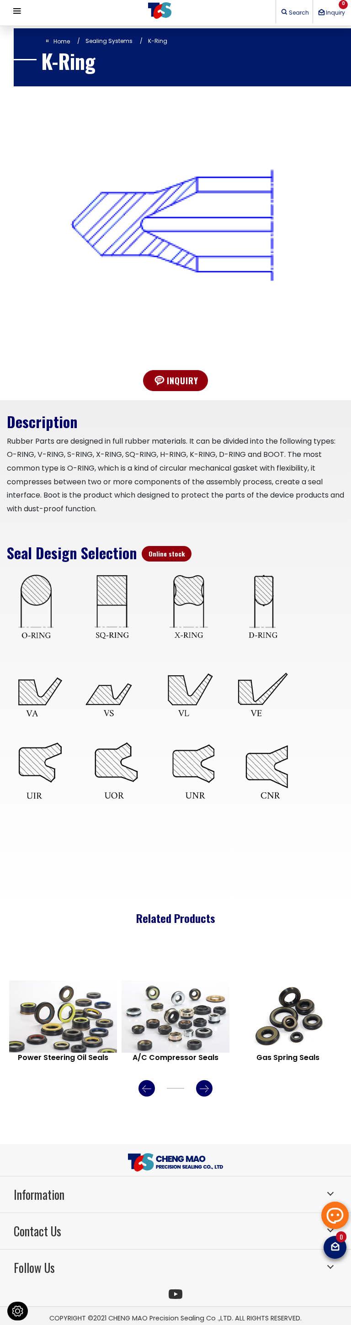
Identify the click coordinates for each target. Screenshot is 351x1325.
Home (61, 41)
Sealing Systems (109, 41)
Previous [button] (146, 1088)
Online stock (167, 553)
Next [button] (204, 1088)
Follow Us (34, 1268)
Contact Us (37, 1231)
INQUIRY (182, 380)
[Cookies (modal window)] (17, 1311)
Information (39, 1194)
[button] (335, 1215)
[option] (175, 219)
